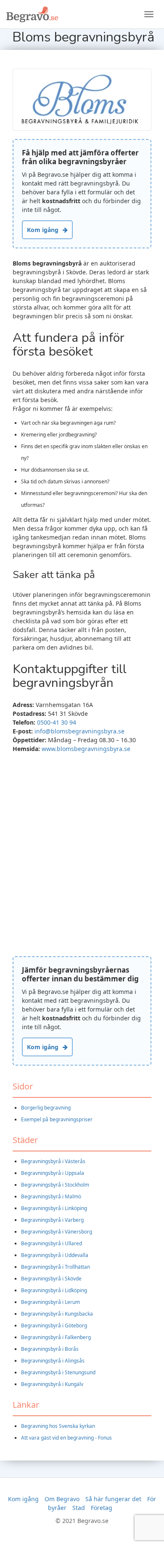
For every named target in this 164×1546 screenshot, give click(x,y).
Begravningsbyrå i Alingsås (53, 1360)
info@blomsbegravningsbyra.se (79, 731)
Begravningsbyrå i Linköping (54, 1208)
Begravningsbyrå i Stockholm (55, 1184)
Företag (101, 1508)
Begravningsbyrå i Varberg (52, 1219)
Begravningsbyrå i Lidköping (54, 1290)
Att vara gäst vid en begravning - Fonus (66, 1437)
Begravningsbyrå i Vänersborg (56, 1231)
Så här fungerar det (113, 1499)
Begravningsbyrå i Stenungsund (58, 1372)
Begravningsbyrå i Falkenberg (56, 1337)
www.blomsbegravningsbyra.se (86, 749)
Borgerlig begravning (46, 1107)
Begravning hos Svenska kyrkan (58, 1426)
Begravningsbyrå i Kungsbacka (57, 1313)
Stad (78, 1508)
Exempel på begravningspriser (57, 1119)
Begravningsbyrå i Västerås (53, 1161)
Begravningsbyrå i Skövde (51, 1278)
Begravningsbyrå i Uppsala (52, 1173)
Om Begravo (62, 1499)
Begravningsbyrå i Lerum (50, 1302)
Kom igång (42, 230)
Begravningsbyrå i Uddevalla (54, 1255)
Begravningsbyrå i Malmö (51, 1196)
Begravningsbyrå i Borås (50, 1348)
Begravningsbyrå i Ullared (51, 1243)
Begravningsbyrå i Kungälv (52, 1384)
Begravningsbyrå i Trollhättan (55, 1266)
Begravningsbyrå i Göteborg (54, 1325)
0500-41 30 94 (56, 722)
